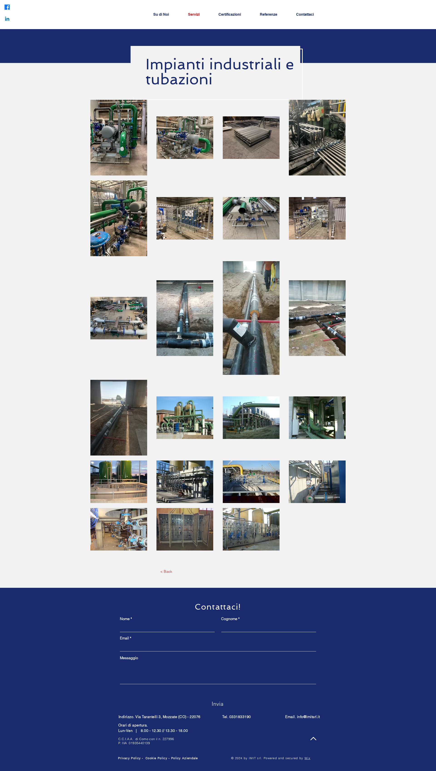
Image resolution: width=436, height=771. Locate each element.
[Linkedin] (7, 19)
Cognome (229, 619)
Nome (125, 619)
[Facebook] (7, 7)
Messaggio (129, 658)
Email (124, 638)
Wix (307, 758)
